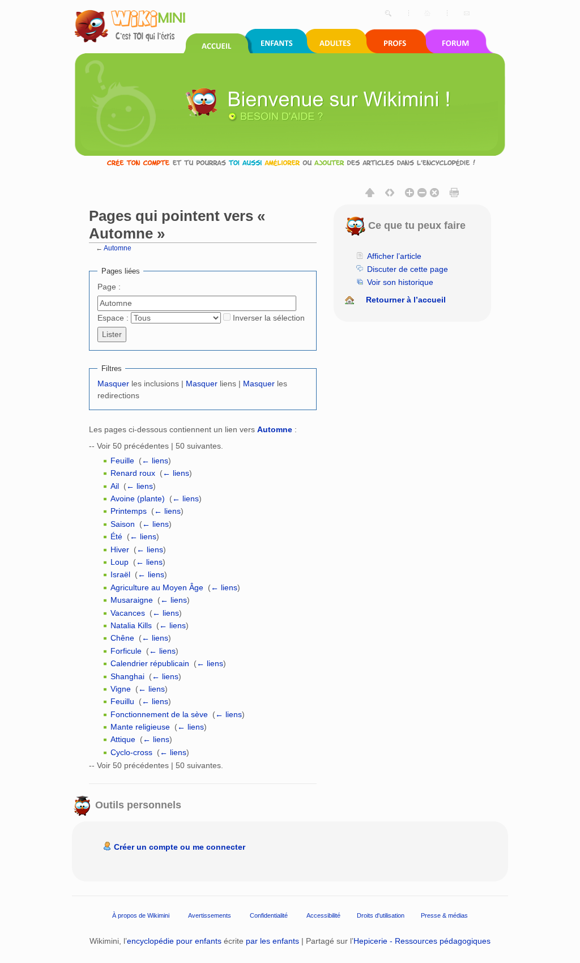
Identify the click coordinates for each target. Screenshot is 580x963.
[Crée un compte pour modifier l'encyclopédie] (290, 162)
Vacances (127, 612)
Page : (109, 286)
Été (116, 536)
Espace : (113, 317)
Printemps (128, 510)
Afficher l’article (394, 256)
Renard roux (132, 473)
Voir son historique (400, 282)
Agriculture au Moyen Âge (156, 587)
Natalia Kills (131, 625)
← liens (155, 460)
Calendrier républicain (149, 663)
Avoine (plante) (137, 498)
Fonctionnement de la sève (159, 714)
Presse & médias (444, 914)
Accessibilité (323, 914)
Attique (122, 739)
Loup (119, 561)
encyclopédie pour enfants (174, 940)
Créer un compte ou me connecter (179, 846)
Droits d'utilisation (380, 914)
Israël (120, 574)
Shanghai (127, 676)
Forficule (126, 650)
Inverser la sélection (269, 317)
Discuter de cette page (407, 269)
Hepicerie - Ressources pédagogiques (422, 940)
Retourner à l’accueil (406, 299)
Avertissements (209, 914)
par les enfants (272, 940)
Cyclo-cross (131, 752)
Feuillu (122, 701)
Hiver (119, 549)
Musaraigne (131, 599)
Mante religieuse (140, 726)
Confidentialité (269, 914)
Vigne (120, 688)
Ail (114, 486)
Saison (122, 524)
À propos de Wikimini (140, 914)
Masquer (113, 383)
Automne (117, 248)
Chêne (122, 637)
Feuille (122, 460)
